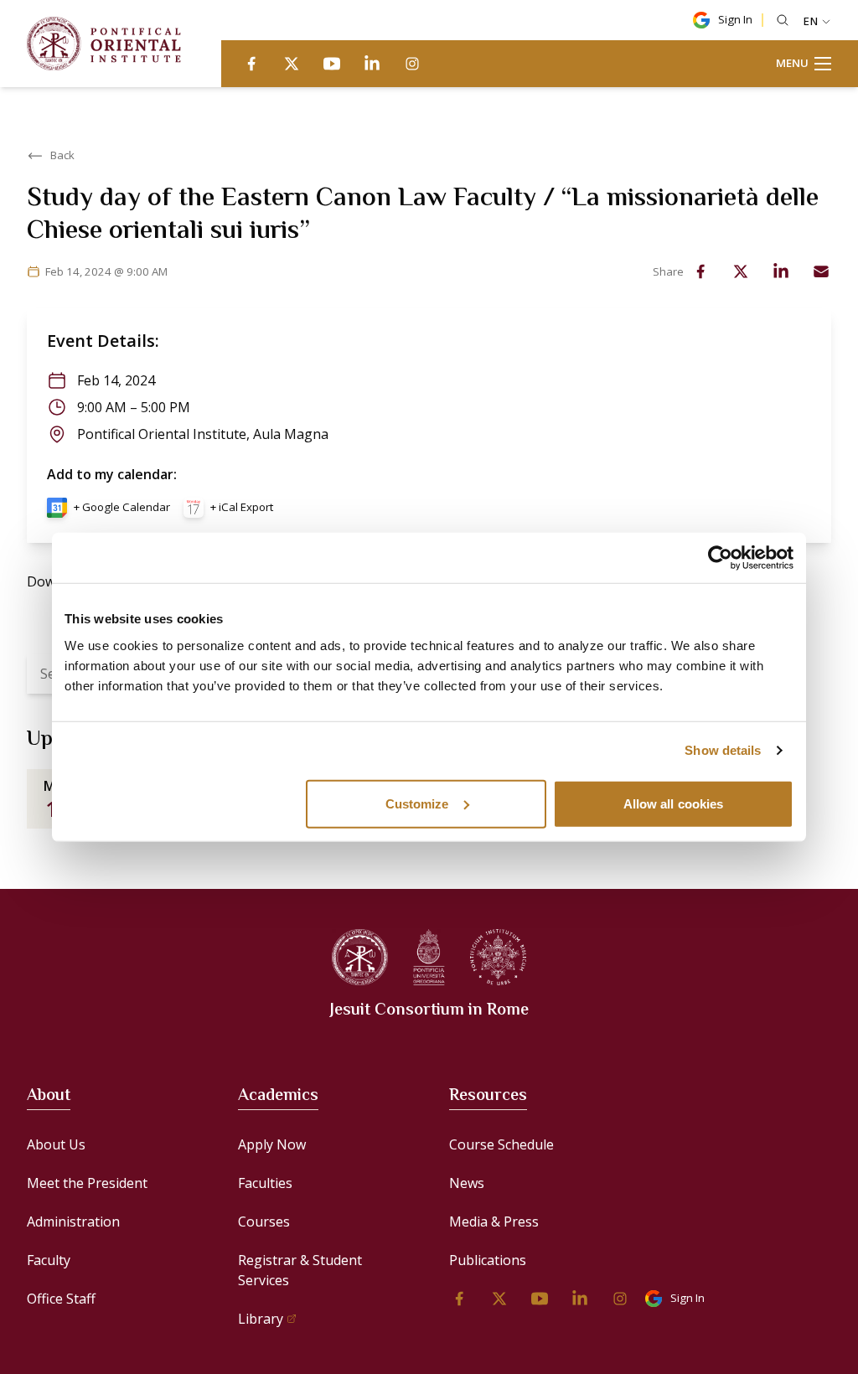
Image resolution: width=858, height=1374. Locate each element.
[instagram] (412, 64)
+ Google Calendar (122, 506)
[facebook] (251, 64)
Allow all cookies (673, 803)
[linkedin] (372, 64)
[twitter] (291, 64)
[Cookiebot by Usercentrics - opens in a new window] (720, 558)
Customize (417, 803)
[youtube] (332, 64)
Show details (723, 750)
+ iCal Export (241, 506)
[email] (821, 271)
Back (62, 155)
